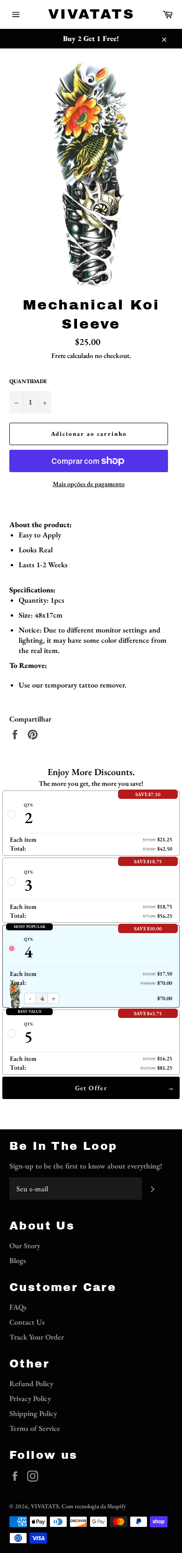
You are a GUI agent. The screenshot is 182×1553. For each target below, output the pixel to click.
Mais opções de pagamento (89, 484)
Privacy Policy (30, 1398)
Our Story (24, 1246)
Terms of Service (34, 1428)
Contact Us (27, 1322)
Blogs (17, 1260)
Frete (58, 355)
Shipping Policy (33, 1413)
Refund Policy (31, 1383)
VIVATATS (91, 14)
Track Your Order (36, 1337)
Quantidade (28, 381)
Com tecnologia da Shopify (94, 1506)
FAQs (18, 1307)
